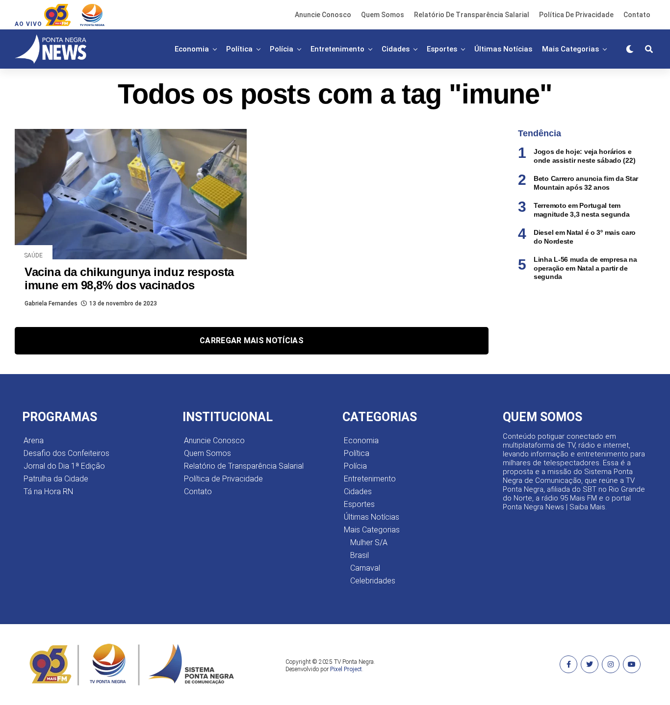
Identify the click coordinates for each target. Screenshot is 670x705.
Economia (192, 49)
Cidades (396, 49)
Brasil (359, 555)
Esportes (442, 49)
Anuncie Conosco (323, 15)
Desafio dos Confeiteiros (66, 453)
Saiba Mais (587, 507)
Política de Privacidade (576, 15)
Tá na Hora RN (48, 491)
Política (239, 49)
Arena (34, 440)
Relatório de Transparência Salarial (471, 15)
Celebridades (372, 580)
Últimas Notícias (503, 49)
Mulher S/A (368, 542)
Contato (636, 15)
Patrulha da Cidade (56, 478)
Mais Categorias (570, 49)
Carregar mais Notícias (252, 340)
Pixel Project (346, 669)
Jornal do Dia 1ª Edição (64, 466)
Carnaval (365, 568)
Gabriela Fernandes (51, 303)
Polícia (281, 49)
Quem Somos (382, 15)
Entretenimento (337, 49)
